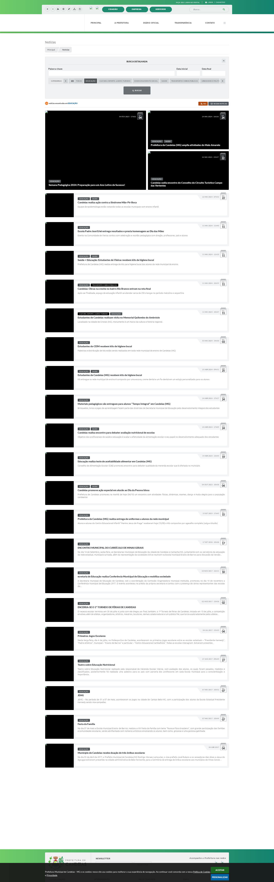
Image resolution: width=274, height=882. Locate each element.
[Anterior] (65, 81)
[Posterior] (222, 81)
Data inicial (182, 68)
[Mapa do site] (74, 9)
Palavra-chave (55, 68)
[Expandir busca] (224, 61)
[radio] (76, 81)
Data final (206, 68)
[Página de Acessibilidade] (79, 9)
